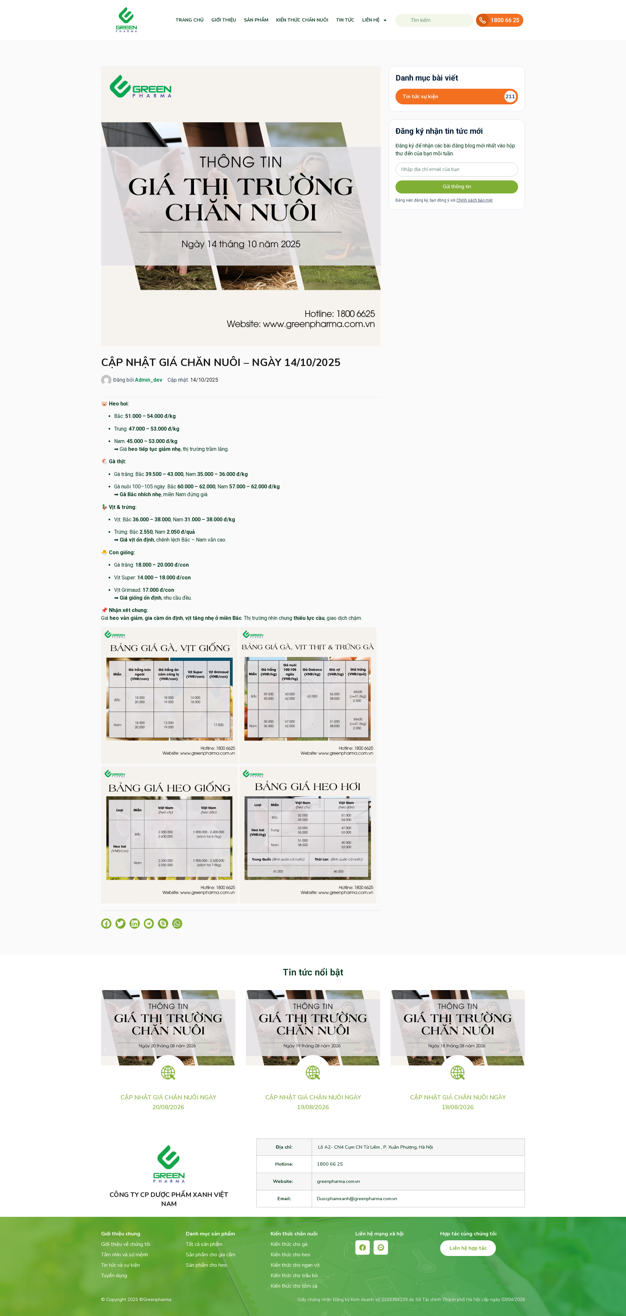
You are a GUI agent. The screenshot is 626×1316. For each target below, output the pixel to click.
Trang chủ (189, 20)
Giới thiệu (223, 20)
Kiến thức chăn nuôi (302, 20)
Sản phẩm (256, 20)
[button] (106, 923)
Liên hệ (371, 20)
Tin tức (345, 20)
